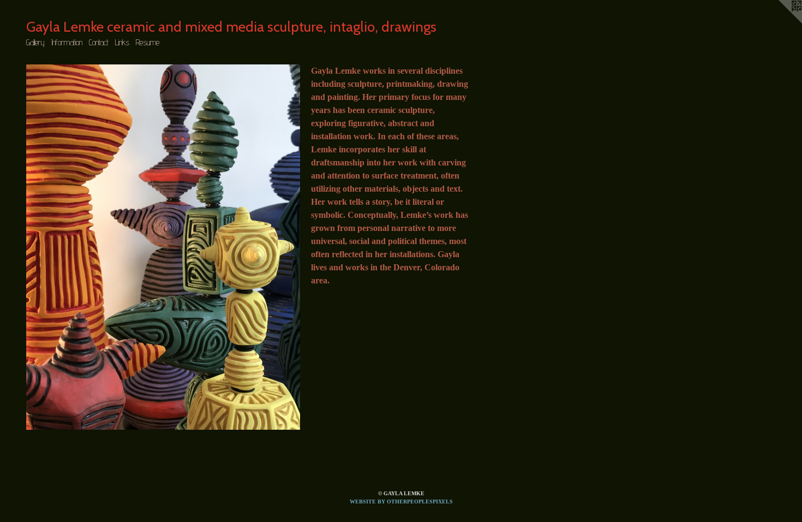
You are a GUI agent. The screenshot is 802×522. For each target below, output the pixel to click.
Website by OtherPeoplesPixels (401, 502)
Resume (147, 42)
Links (122, 42)
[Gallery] (163, 247)
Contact (99, 42)
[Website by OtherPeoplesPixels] (780, 22)
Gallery (35, 42)
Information (66, 42)
